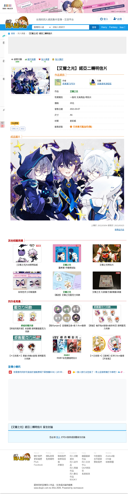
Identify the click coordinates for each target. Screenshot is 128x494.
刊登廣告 (98, 456)
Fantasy (113, 27)
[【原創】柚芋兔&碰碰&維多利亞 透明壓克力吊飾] (107, 314)
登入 (105, 19)
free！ (123, 27)
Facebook (38, 465)
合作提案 (98, 459)
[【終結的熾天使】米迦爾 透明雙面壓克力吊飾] (27, 314)
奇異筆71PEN (68, 84)
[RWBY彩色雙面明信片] (67, 344)
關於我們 (38, 456)
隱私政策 (50, 456)
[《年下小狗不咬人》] (64, 6)
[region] (43, 399)
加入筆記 (59, 59)
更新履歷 (38, 459)
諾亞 (22, 129)
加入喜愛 (45, 59)
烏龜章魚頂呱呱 (104, 84)
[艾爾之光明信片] (107, 253)
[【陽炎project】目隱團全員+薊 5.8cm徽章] (67, 314)
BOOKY (73, 479)
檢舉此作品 (119, 230)
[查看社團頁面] (92, 82)
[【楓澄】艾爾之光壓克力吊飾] (67, 280)
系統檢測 (86, 474)
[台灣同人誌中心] (17, 22)
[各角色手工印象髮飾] (27, 280)
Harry (104, 27)
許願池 (61, 465)
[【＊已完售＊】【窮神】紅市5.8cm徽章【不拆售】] (107, 344)
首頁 (13, 33)
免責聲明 (50, 459)
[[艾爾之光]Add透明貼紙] (27, 253)
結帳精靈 (110, 462)
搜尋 (94, 27)
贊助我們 (98, 462)
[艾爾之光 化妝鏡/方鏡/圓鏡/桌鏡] (107, 280)
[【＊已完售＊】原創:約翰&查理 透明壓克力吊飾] (27, 344)
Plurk (36, 462)
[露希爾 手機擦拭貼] (67, 253)
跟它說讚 (31, 59)
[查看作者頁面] (58, 82)
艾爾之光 (14, 129)
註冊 (119, 19)
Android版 (110, 456)
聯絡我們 (62, 456)
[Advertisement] (67, 45)
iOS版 (108, 459)
